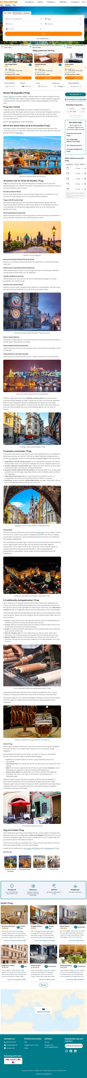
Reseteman (51, 2)
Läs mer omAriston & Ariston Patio (15, 940)
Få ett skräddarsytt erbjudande (75, 99)
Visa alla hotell (74, 94)
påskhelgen (19, 133)
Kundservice (75, 2)
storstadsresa (49, 848)
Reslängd (22, 83)
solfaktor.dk (47, 1074)
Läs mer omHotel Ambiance (75, 979)
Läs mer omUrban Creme (47, 979)
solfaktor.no (39, 1074)
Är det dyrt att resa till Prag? (74, 134)
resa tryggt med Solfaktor (32, 848)
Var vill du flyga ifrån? (9, 83)
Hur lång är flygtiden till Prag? (74, 150)
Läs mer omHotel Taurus (76, 940)
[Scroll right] (84, 111)
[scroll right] (85, 67)
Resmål (40, 2)
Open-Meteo (78, 116)
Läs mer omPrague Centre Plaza (44, 940)
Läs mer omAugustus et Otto (16, 979)
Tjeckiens (11, 96)
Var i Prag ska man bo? (74, 145)
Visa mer (43, 985)
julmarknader (13, 458)
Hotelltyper (62, 2)
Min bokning (29, 2)
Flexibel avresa (56, 83)
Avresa (38, 83)
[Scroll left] (67, 111)
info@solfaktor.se (11, 1045)
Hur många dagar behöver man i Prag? (73, 140)
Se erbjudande (18, 77)
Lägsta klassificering (73, 83)
